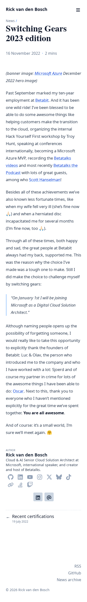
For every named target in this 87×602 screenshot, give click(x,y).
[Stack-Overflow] (20, 484)
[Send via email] (49, 497)
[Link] (10, 484)
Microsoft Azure (48, 73)
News (10, 20)
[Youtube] (30, 476)
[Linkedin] (20, 476)
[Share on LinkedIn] (38, 497)
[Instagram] (39, 476)
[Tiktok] (68, 476)
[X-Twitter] (49, 476)
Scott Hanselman (44, 179)
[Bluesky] (59, 476)
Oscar (18, 391)
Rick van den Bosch (26, 9)
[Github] (10, 476)
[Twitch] (30, 484)
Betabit (42, 100)
